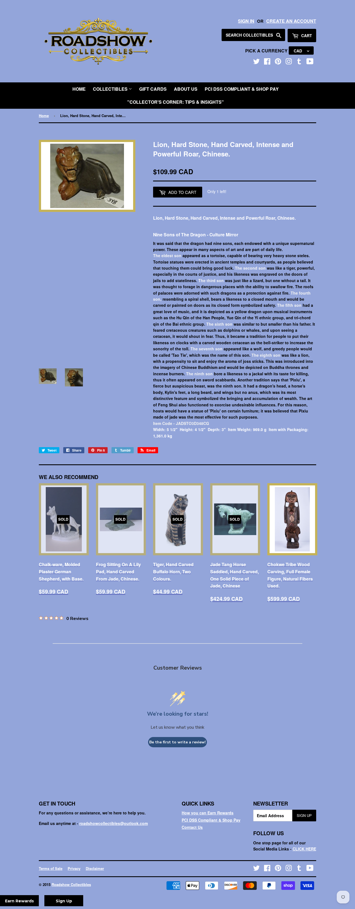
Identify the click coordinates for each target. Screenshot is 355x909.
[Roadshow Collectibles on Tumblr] (299, 62)
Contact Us (192, 827)
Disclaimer (95, 868)
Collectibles (111, 89)
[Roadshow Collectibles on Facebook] (267, 62)
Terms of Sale (50, 868)
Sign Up (304, 815)
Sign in (246, 21)
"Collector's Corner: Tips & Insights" (175, 102)
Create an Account (291, 21)
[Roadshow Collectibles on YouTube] (309, 62)
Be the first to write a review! (177, 742)
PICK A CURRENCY (267, 50)
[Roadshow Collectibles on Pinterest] (278, 62)
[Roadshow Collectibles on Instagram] (288, 62)
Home (79, 89)
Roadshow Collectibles (71, 884)
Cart (306, 35)
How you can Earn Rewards (208, 813)
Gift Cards (153, 89)
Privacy (74, 868)
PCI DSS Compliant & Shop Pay (242, 89)
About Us (185, 89)
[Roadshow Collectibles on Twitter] (256, 62)
